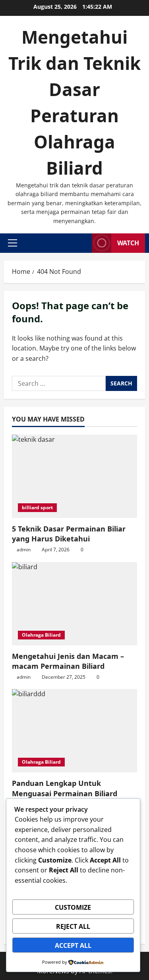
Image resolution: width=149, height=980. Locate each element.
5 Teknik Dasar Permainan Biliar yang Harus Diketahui (69, 533)
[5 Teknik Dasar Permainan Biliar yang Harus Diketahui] (74, 476)
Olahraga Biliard (41, 635)
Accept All (73, 945)
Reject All (73, 926)
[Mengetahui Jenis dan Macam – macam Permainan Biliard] (74, 603)
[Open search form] (83, 243)
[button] (12, 243)
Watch (128, 243)
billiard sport (37, 507)
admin (24, 549)
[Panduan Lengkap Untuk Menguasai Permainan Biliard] (74, 730)
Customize (73, 907)
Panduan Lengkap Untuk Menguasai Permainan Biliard (64, 788)
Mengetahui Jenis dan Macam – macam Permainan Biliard (68, 661)
